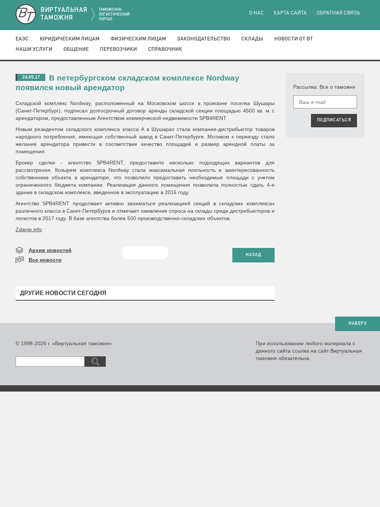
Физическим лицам (138, 39)
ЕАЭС (22, 39)
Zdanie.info (29, 229)
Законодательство (203, 39)
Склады (252, 39)
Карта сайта (290, 13)
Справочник (165, 49)
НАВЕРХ (357, 323)
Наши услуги (34, 49)
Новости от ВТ (293, 39)
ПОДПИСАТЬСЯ (334, 120)
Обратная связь (338, 13)
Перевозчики (118, 49)
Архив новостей (50, 250)
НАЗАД (253, 255)
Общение (76, 49)
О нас (256, 13)
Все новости (45, 260)
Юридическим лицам (69, 39)
